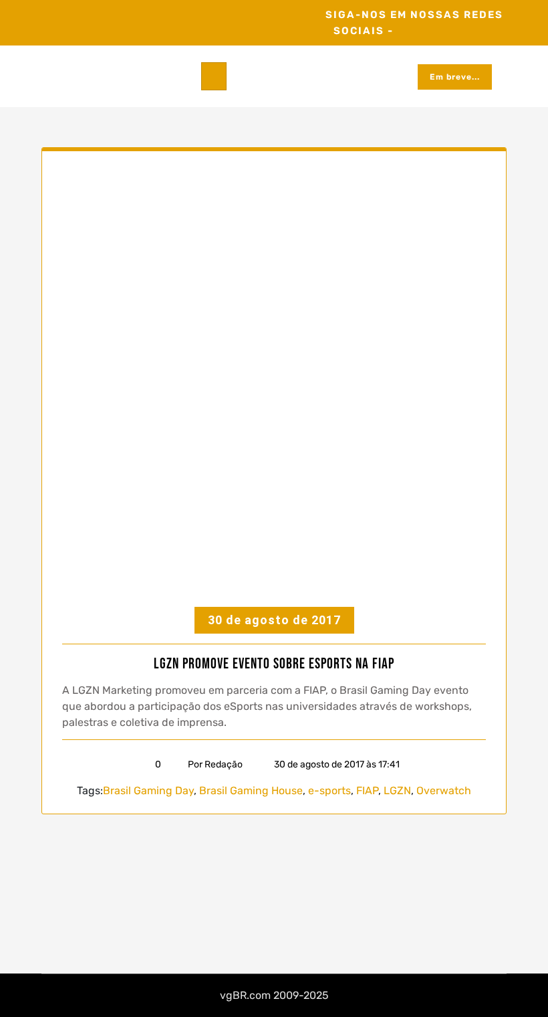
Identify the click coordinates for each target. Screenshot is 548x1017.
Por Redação (215, 764)
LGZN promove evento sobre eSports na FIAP (274, 664)
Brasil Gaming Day (148, 790)
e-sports (329, 790)
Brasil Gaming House (251, 790)
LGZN (397, 790)
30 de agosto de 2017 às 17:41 (336, 764)
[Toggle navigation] (214, 76)
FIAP (367, 790)
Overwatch (443, 790)
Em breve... (455, 77)
